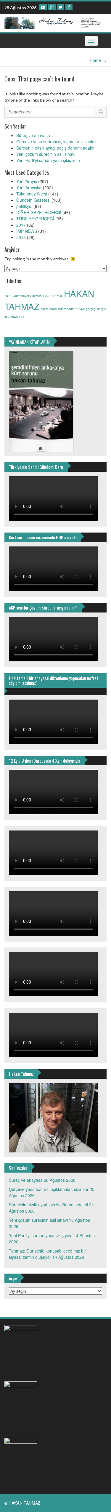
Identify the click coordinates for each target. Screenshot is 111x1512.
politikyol (24, 206)
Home (95, 60)
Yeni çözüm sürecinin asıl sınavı (45, 154)
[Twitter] (60, 7)
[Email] (43, 7)
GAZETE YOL (53, 296)
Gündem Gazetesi (33, 200)
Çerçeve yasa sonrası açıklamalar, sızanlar (56, 142)
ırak (21, 316)
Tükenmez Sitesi (31, 194)
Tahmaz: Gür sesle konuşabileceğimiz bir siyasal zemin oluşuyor (47, 1254)
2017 (21, 225)
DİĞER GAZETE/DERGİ (38, 212)
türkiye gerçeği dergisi (91, 309)
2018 (21, 237)
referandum (66, 309)
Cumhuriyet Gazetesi (27, 296)
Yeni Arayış (26, 181)
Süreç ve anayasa (33, 135)
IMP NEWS (26, 231)
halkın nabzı (49, 309)
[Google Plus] (52, 7)
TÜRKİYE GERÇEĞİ (35, 219)
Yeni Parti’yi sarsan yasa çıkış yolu (48, 160)
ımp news (11, 316)
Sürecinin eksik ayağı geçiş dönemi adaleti (55, 148)
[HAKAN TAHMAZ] (53, 22)
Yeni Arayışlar (29, 187)
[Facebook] (69, 7)
